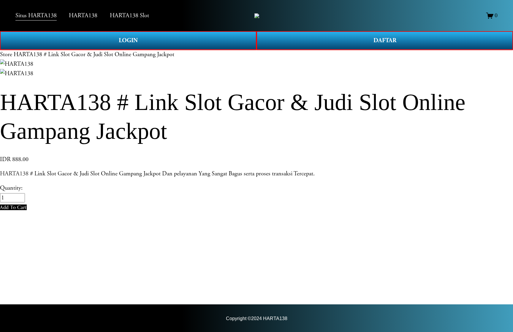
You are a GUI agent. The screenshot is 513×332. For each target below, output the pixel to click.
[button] (13, 207)
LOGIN (128, 40)
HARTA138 (14, 173)
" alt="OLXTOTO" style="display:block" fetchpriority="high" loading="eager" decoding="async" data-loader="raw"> (256, 15)
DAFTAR (384, 40)
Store (6, 54)
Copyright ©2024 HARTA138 (256, 318)
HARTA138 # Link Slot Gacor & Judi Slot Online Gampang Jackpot (94, 54)
